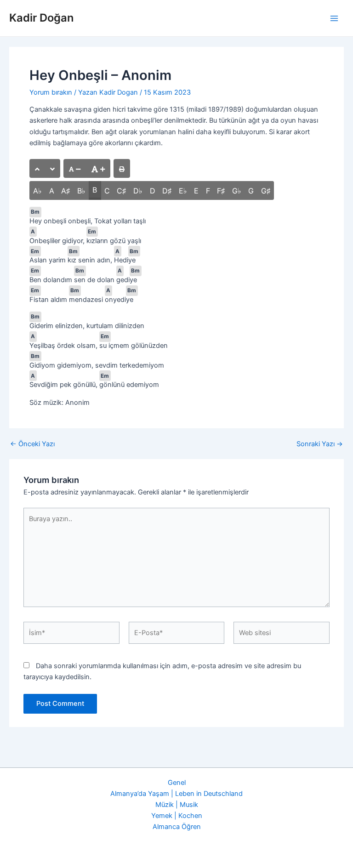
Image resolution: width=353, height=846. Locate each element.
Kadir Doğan (41, 17)
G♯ (265, 190)
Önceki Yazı (32, 444)
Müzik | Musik (176, 805)
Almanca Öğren (177, 827)
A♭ (37, 190)
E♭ (183, 190)
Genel (177, 782)
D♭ (137, 190)
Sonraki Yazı (319, 444)
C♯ (121, 190)
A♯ (65, 190)
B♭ (81, 190)
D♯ (166, 190)
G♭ (236, 190)
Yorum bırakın (50, 92)
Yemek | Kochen (176, 816)
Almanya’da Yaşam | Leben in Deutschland (176, 793)
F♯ (221, 190)
